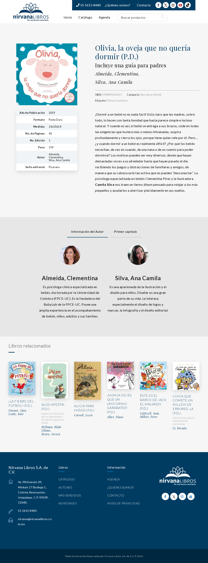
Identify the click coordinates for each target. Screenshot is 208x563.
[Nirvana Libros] (31, 12)
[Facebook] (158, 5)
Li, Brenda (180, 428)
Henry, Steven (50, 434)
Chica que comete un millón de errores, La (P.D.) (183, 404)
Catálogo (85, 17)
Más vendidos (69, 495)
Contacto (144, 5)
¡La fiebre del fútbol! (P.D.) (21, 403)
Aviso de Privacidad (123, 503)
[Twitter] (166, 5)
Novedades (67, 503)
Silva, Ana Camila (114, 82)
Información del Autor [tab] (87, 231)
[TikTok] (188, 5)
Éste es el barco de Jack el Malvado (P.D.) (153, 402)
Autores (65, 487)
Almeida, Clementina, (117, 74)
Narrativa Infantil (150, 94)
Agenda (104, 17)
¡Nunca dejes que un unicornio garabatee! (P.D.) (119, 403)
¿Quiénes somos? (117, 5)
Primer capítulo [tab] (125, 231)
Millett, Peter (148, 417)
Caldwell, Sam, (150, 413)
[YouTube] (180, 5)
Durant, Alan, (18, 410)
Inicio (68, 17)
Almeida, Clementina (70, 277)
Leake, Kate (16, 414)
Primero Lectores (117, 100)
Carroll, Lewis (83, 415)
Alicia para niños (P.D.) (84, 408)
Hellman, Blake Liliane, (51, 428)
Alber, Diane (115, 417)
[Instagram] (173, 5)
